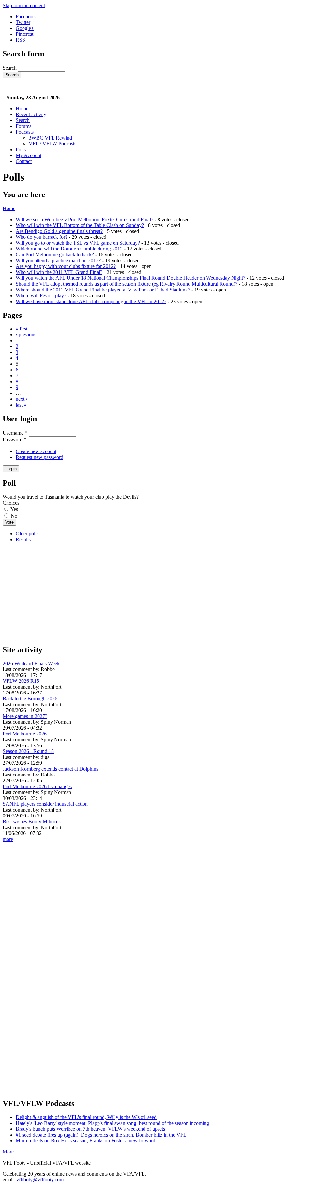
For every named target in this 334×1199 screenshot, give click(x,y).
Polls (21, 149)
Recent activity (31, 114)
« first (21, 328)
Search (10, 68)
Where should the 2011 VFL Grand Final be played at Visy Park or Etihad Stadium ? (103, 289)
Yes (14, 509)
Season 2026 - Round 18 (28, 751)
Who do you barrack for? (42, 237)
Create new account (36, 451)
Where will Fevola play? (41, 295)
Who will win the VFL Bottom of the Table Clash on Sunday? (80, 225)
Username (15, 433)
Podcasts (25, 132)
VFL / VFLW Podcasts (52, 143)
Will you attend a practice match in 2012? (58, 260)
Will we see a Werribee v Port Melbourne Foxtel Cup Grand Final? (84, 219)
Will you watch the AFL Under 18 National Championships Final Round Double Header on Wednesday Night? (130, 278)
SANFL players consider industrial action (45, 804)
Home (22, 108)
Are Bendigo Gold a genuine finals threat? (59, 231)
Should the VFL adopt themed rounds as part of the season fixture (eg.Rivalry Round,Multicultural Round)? (126, 284)
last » (21, 405)
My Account (28, 155)
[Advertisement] (167, 593)
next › (21, 399)
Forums (23, 126)
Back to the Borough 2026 (30, 698)
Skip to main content (24, 5)
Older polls (27, 533)
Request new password (39, 457)
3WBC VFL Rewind (50, 138)
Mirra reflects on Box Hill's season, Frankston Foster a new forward (85, 1140)
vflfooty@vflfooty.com (40, 1179)
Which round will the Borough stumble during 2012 (69, 248)
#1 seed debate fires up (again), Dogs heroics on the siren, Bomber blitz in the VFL (101, 1135)
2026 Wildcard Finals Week (31, 663)
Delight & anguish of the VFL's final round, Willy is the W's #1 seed (86, 1117)
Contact (24, 161)
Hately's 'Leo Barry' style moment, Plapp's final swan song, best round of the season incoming (112, 1123)
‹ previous (26, 334)
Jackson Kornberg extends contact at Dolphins (50, 769)
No (14, 516)
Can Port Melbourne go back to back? (55, 254)
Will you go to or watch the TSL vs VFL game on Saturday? (78, 243)
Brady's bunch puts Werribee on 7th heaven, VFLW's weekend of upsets (90, 1129)
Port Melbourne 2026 (25, 733)
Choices (11, 502)
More (8, 1151)
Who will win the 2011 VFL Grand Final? (59, 272)
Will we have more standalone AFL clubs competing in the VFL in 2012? (91, 301)
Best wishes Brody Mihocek (32, 821)
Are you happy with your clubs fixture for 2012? (66, 266)
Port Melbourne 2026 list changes (37, 786)
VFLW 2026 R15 (21, 681)
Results (23, 539)
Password (14, 439)
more (8, 839)
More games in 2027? (25, 716)
